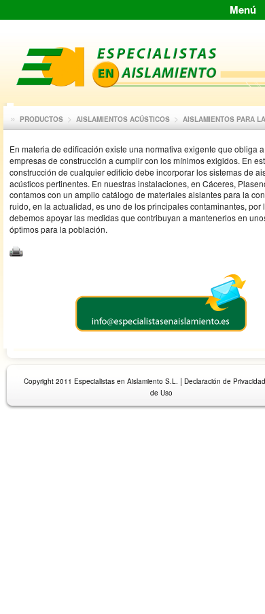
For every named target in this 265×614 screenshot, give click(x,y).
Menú (243, 9)
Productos (41, 119)
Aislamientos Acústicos (123, 119)
